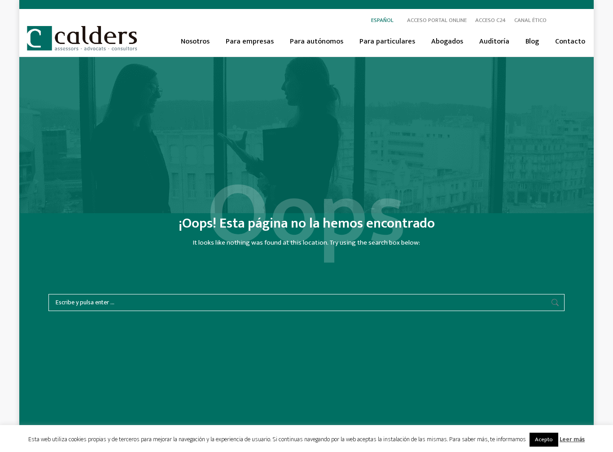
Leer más (572, 439)
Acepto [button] (544, 439)
